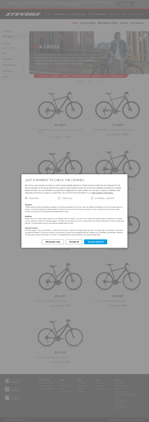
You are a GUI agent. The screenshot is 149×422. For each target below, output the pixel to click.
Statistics (67, 198)
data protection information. (102, 193)
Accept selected (95, 242)
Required (34, 198)
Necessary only (53, 242)
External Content (104, 198)
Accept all (74, 242)
